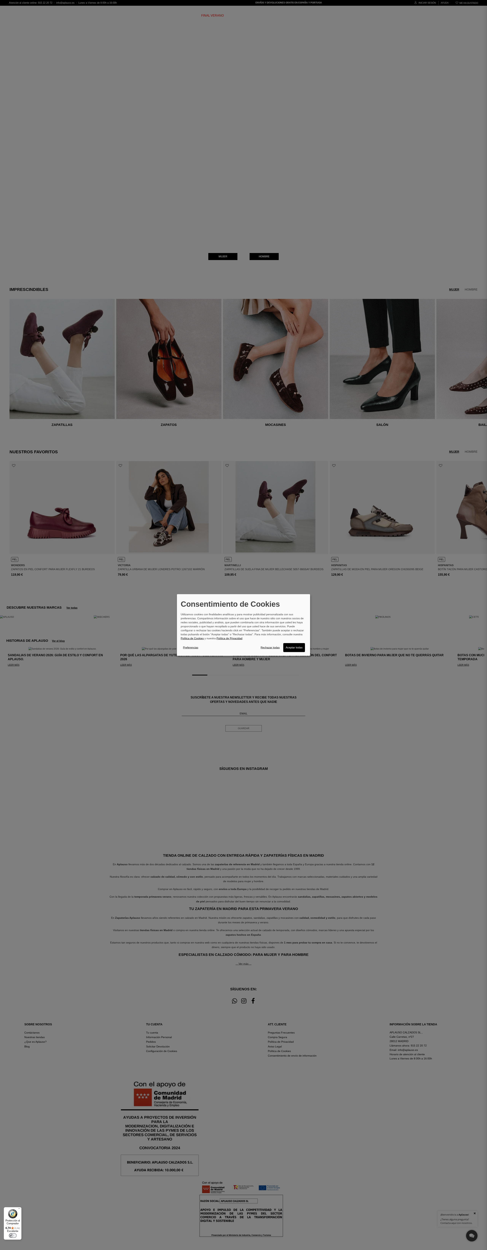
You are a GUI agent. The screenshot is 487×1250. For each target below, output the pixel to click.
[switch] (13, 1235)
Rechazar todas (270, 647)
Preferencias (190, 647)
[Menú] (19, 1209)
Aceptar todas (294, 647)
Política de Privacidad (229, 638)
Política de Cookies (192, 638)
